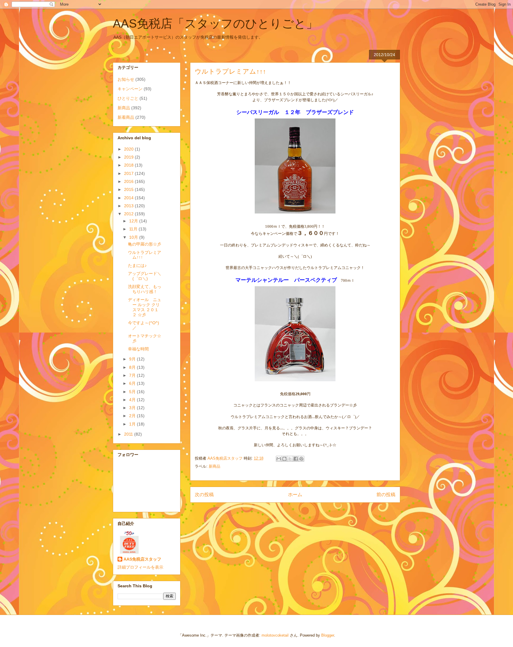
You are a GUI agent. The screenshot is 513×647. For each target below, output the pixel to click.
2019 (129, 157)
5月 (133, 391)
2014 (129, 197)
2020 (129, 149)
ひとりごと (128, 98)
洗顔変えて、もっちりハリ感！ (144, 289)
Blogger (327, 635)
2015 (129, 189)
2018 (129, 165)
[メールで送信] (279, 459)
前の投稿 (385, 494)
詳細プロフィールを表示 (140, 567)
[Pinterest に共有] (301, 459)
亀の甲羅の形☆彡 (144, 244)
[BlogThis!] (284, 459)
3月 (133, 407)
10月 (134, 237)
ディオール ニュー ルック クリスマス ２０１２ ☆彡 (144, 307)
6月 (133, 383)
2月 (133, 415)
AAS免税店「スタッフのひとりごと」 (215, 23)
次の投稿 (204, 494)
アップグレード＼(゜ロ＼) (144, 276)
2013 (129, 205)
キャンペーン (130, 88)
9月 (133, 359)
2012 (129, 213)
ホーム (295, 494)
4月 (133, 399)
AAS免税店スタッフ (142, 559)
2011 (129, 434)
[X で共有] (290, 459)
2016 (129, 181)
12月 (134, 221)
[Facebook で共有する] (296, 459)
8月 (133, 367)
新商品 (214, 466)
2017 (129, 173)
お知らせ (126, 79)
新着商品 (126, 117)
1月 (133, 424)
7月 (133, 375)
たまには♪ (137, 265)
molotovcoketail (275, 635)
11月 (134, 229)
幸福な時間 (138, 349)
